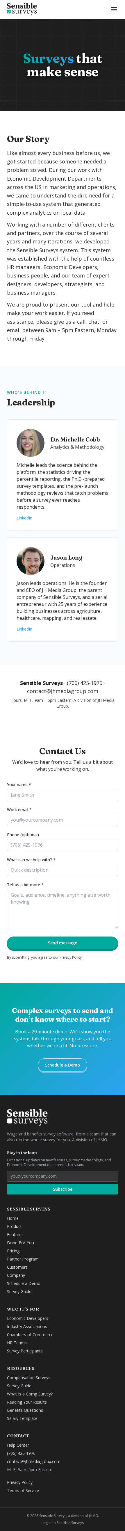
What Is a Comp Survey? (30, 1394)
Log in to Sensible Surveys (63, 1523)
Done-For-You (20, 1242)
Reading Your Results (27, 1402)
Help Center (18, 1445)
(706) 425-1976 (84, 682)
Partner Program (23, 1259)
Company (16, 1275)
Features (15, 1234)
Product (14, 1226)
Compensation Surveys (28, 1377)
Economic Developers (27, 1318)
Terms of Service (23, 1490)
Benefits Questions (25, 1410)
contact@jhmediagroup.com (62, 691)
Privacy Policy (71, 957)
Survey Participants (25, 1351)
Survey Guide (19, 1291)
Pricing (13, 1251)
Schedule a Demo (62, 1065)
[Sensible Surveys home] (22, 9)
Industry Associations (27, 1326)
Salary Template (22, 1418)
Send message (62, 943)
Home (13, 1218)
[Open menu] (114, 9)
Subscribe (62, 1189)
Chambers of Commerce (30, 1334)
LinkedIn (24, 518)
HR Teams (17, 1342)
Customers (17, 1267)
